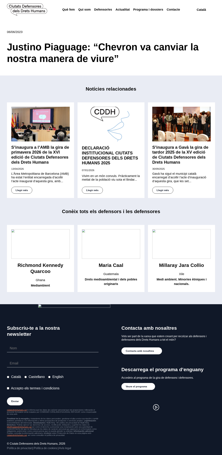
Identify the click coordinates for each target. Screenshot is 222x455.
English (57, 376)
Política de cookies (45, 448)
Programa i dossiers (148, 9)
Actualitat (123, 9)
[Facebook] (135, 407)
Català (16, 376)
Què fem (68, 9)
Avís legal (65, 448)
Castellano (37, 376)
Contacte (173, 9)
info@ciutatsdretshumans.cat (19, 427)
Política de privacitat (19, 448)
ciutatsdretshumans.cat (17, 410)
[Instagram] (124, 407)
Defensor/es (103, 9)
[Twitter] (145, 407)
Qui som (84, 9)
